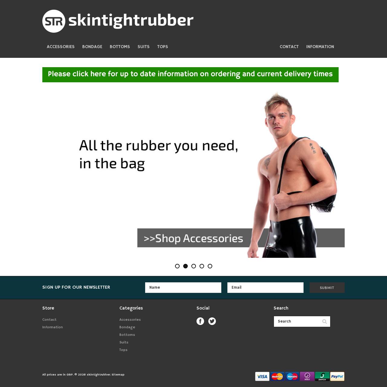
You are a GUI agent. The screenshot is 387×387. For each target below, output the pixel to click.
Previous (57, 174)
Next (329, 174)
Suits (144, 47)
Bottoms (120, 47)
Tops (162, 47)
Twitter (212, 321)
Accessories (61, 47)
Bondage (92, 47)
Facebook (200, 321)
